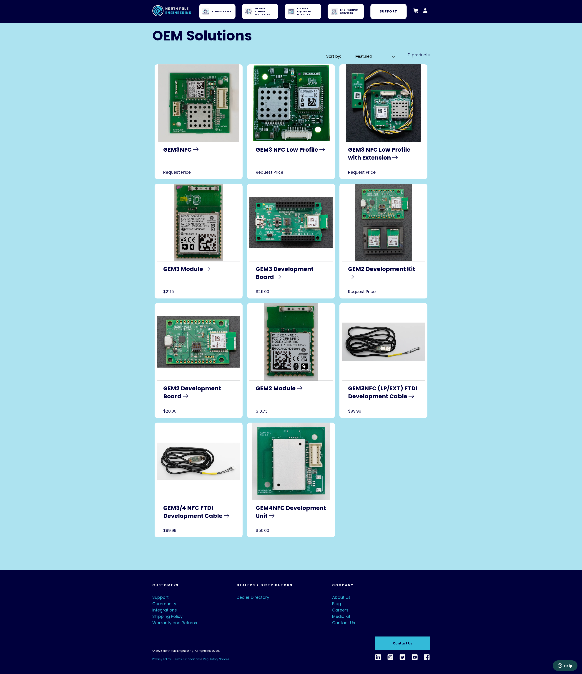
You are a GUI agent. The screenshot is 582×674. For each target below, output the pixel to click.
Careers (340, 610)
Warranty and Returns (174, 623)
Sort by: (333, 56)
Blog (336, 603)
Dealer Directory (253, 597)
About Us (341, 597)
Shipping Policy (167, 616)
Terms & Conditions (187, 659)
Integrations (164, 610)
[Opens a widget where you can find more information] (564, 666)
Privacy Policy (161, 659)
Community (164, 603)
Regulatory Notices (216, 659)
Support (388, 11)
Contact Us (343, 623)
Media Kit (341, 616)
